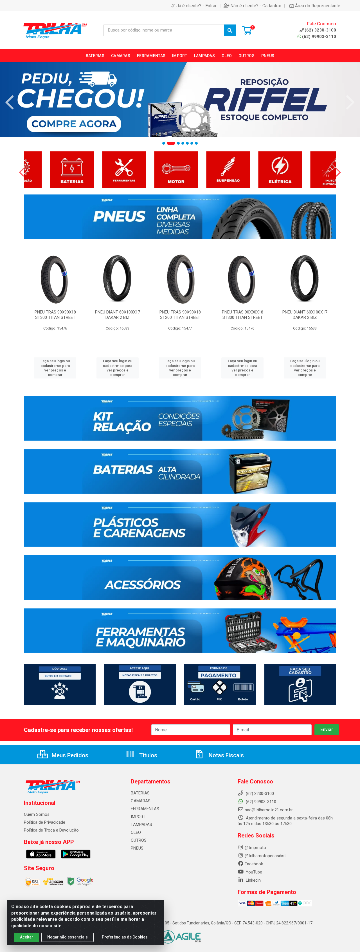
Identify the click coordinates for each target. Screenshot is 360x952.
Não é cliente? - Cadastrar (255, 5)
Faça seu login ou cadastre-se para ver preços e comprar (55, 368)
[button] (163, 143)
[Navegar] (9, 102)
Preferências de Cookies (125, 937)
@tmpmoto (255, 847)
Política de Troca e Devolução (51, 830)
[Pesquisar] (230, 30)
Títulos (147, 755)
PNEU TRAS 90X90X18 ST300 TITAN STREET (55, 315)
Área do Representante (317, 5)
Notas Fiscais (225, 755)
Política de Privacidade (44, 822)
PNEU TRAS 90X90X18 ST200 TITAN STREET (180, 315)
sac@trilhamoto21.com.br (269, 809)
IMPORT (138, 816)
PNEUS (137, 848)
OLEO (136, 832)
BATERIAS (140, 793)
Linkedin (253, 880)
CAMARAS (140, 800)
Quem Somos (37, 814)
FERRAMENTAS (145, 808)
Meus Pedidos (69, 755)
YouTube (253, 872)
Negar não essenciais (67, 937)
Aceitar (26, 937)
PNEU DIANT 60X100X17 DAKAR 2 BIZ (117, 315)
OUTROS (139, 840)
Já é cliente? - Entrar (196, 5)
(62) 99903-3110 (319, 36)
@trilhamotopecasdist (265, 855)
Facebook (254, 863)
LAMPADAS (141, 824)
